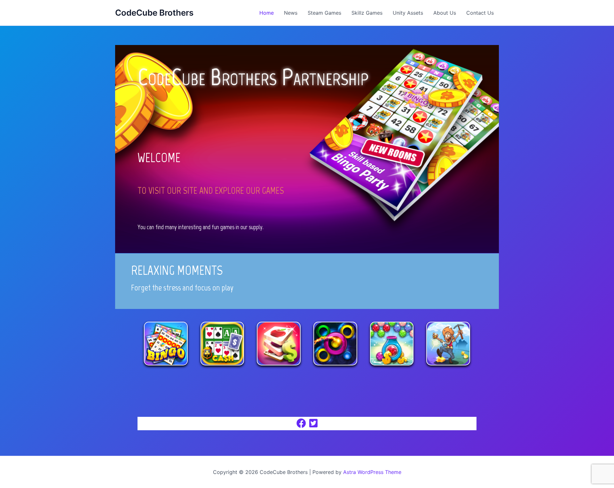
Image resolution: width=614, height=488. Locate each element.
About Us (444, 13)
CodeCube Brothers (154, 13)
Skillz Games (366, 13)
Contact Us (480, 13)
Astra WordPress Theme (372, 472)
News (290, 13)
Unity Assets (408, 13)
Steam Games (324, 13)
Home (266, 13)
